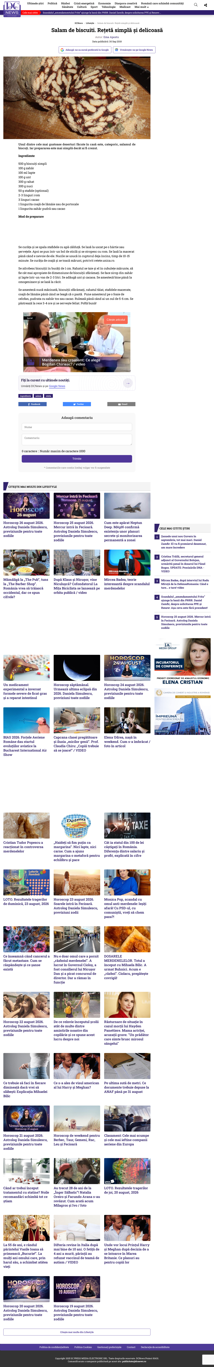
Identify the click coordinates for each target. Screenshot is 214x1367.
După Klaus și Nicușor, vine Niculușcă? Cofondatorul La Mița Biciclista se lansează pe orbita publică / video (77, 586)
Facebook (35, 404)
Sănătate (67, 7)
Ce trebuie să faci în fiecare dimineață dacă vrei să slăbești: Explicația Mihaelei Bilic (25, 1089)
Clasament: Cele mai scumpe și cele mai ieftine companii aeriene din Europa (126, 1139)
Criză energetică (84, 3)
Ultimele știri (35, 3)
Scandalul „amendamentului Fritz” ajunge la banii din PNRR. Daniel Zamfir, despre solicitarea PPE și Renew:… (102, 12)
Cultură (82, 7)
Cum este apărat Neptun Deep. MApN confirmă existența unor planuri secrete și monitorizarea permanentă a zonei (123, 531)
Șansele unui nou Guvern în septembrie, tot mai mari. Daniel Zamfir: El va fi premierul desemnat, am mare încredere (183, 541)
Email (124, 404)
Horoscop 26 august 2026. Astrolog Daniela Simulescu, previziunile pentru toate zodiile (25, 529)
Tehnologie (109, 7)
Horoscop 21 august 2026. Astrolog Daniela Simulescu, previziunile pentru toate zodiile (25, 1142)
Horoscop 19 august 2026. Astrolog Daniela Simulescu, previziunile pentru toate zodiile (76, 1312)
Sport (94, 7)
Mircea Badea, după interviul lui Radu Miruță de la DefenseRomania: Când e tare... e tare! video (185, 583)
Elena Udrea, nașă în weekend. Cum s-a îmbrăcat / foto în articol (127, 741)
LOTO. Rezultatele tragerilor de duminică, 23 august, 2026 (26, 901)
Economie (104, 3)
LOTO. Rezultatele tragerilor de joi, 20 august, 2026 (126, 1190)
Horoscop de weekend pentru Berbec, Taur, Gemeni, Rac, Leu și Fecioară (77, 1139)
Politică (52, 3)
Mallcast (125, 7)
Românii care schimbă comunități (162, 3)
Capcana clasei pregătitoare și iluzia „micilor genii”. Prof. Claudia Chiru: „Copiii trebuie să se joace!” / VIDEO (76, 743)
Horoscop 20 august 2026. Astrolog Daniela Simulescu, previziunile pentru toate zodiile (25, 1312)
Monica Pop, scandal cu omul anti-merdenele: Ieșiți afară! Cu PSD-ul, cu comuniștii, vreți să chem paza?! (125, 908)
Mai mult (142, 7)
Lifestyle (90, 23)
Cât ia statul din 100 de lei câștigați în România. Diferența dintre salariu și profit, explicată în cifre (124, 849)
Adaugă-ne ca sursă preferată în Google (87, 49)
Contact (131, 1347)
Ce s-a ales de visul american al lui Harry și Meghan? (76, 1085)
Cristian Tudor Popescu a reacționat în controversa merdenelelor (23, 846)
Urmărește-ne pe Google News (136, 49)
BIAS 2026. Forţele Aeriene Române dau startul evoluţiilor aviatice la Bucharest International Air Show (25, 746)
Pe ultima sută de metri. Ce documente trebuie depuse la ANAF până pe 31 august (126, 1087)
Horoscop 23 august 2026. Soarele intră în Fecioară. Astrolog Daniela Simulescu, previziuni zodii (76, 905)
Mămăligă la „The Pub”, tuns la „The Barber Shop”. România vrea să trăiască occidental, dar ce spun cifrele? (25, 588)
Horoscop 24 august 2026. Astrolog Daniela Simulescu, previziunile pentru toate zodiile (126, 691)
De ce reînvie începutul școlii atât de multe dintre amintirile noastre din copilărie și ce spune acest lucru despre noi (76, 1030)
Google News (57, 386)
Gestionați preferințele (109, 1347)
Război (65, 3)
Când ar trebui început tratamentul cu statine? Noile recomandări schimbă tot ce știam (26, 1194)
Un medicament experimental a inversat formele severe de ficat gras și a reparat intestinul (25, 691)
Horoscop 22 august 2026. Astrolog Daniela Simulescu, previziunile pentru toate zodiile (25, 1028)
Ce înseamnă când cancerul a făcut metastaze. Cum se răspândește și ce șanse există (26, 962)
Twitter (80, 404)
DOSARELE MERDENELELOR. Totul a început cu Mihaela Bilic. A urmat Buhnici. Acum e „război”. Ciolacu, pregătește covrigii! (126, 967)
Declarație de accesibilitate (155, 1347)
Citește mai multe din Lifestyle (77, 1332)
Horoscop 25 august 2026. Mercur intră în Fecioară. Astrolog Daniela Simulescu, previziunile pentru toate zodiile (76, 531)
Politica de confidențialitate (54, 1347)
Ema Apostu (111, 37)
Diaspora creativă (126, 3)
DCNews (12, 9)
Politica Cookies (83, 1347)
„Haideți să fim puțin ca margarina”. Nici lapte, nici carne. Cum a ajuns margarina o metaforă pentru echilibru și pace (77, 851)
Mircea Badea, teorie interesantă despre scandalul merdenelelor (127, 583)
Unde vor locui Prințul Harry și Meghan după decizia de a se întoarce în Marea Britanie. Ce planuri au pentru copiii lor (126, 1253)
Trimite (76, 458)
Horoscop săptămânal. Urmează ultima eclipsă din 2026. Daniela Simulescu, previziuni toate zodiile (75, 691)
